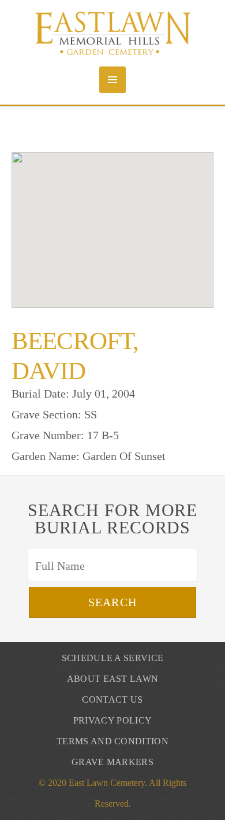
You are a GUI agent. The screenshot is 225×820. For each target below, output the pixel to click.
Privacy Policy (112, 720)
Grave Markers (112, 762)
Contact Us (112, 699)
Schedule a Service (113, 658)
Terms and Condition (112, 741)
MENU (112, 79)
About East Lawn (113, 679)
